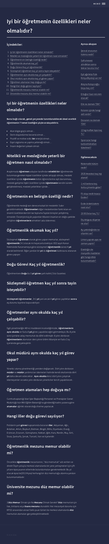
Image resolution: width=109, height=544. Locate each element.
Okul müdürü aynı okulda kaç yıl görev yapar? (32, 78)
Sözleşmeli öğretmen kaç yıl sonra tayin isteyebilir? (35, 70)
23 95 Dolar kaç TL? (90, 213)
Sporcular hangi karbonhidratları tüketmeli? (89, 144)
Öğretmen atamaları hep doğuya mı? (28, 82)
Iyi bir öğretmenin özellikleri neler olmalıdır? (31, 52)
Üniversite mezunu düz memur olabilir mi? (30, 93)
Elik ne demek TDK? (90, 104)
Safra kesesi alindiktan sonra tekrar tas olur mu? (90, 64)
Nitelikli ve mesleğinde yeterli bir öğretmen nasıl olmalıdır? (39, 55)
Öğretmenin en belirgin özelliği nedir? (28, 59)
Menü (97, 4)
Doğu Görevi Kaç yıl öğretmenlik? (26, 67)
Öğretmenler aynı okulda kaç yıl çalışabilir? (31, 74)
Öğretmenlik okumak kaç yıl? (24, 63)
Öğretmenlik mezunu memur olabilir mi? (30, 89)
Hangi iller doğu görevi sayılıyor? (25, 86)
